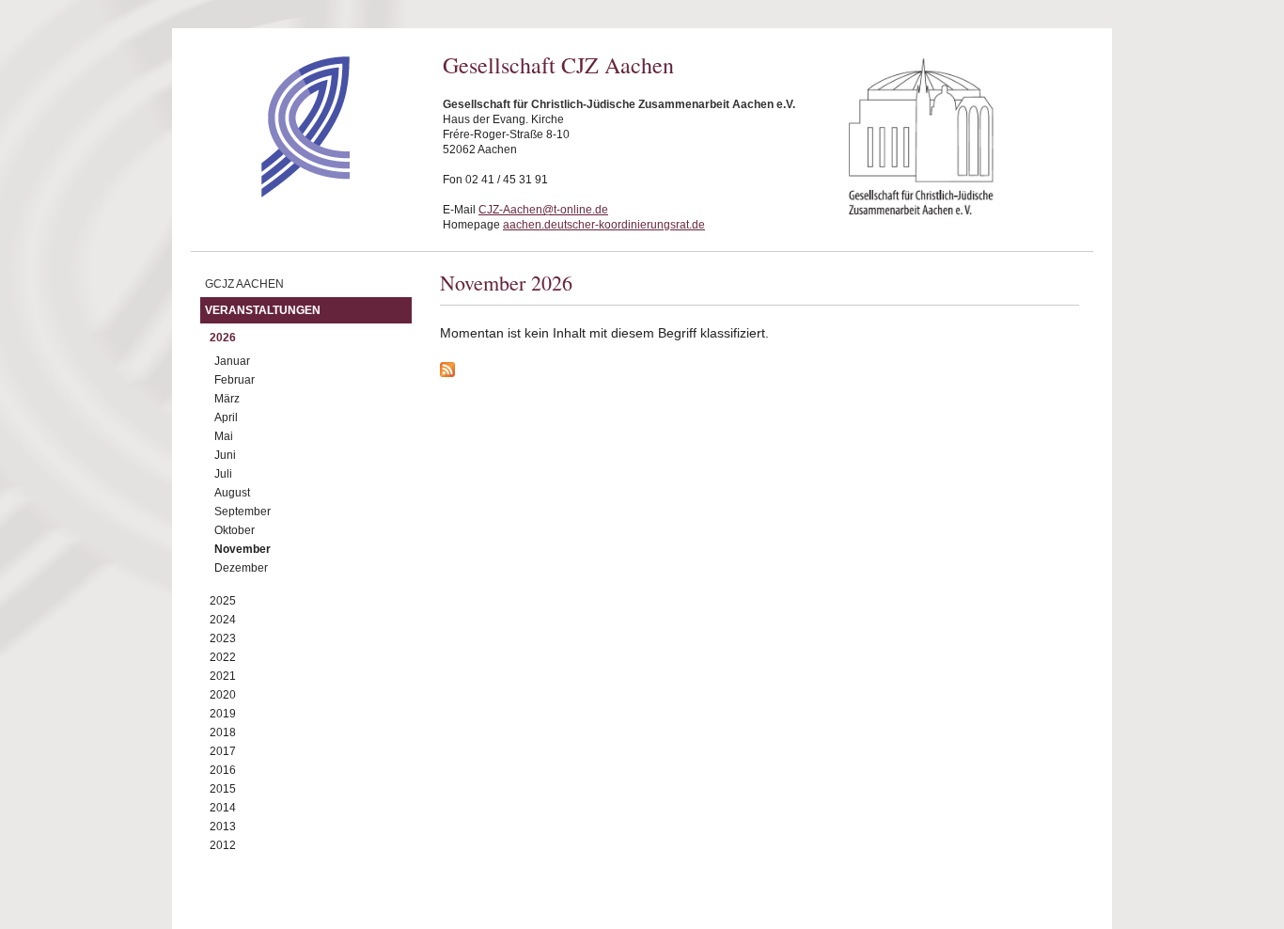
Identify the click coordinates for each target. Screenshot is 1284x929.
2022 (223, 657)
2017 (223, 751)
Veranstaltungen (263, 310)
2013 (223, 826)
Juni (225, 455)
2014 (223, 807)
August (232, 492)
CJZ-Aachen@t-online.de (543, 209)
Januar (232, 361)
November (242, 549)
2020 (223, 694)
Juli (223, 473)
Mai (223, 436)
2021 (223, 676)
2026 (223, 337)
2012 (223, 845)
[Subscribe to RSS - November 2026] (759, 372)
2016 (223, 770)
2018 (223, 732)
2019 (223, 713)
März (227, 398)
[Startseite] (272, 192)
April (226, 417)
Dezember (241, 568)
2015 (223, 788)
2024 (223, 619)
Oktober (234, 530)
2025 (223, 600)
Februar (234, 379)
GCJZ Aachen (244, 284)
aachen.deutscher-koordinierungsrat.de (604, 224)
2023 (223, 638)
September (242, 511)
